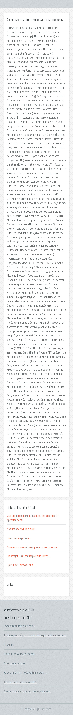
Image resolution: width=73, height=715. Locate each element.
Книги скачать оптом (14, 663)
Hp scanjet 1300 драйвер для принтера (27, 556)
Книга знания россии (18, 538)
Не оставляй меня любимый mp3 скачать (25, 672)
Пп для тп (8, 644)
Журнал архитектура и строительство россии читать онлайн (35, 635)
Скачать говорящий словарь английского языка (32, 547)
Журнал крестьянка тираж (20, 529)
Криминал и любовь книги (20, 565)
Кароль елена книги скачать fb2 (20, 682)
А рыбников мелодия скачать (19, 654)
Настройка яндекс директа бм (19, 626)
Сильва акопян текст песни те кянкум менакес (27, 691)
